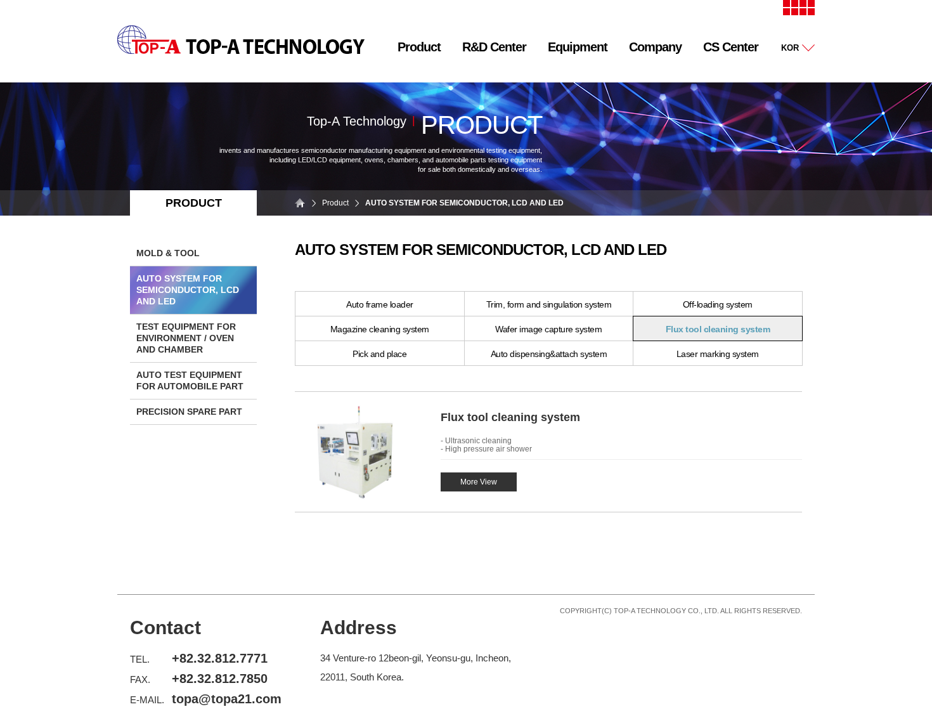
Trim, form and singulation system (549, 304)
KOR (790, 48)
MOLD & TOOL (168, 253)
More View (478, 482)
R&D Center (494, 47)
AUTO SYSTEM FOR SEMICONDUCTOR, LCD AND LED (187, 289)
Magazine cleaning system (379, 329)
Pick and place (379, 354)
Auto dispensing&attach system (549, 354)
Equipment (577, 47)
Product (419, 47)
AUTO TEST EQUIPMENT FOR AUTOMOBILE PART (189, 380)
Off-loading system (718, 304)
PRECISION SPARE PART (189, 411)
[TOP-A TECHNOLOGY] (241, 51)
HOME (301, 203)
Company (655, 47)
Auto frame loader (379, 304)
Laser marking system (717, 354)
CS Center (730, 47)
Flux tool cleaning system (718, 329)
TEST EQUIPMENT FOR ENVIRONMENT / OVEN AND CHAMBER (186, 338)
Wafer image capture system (548, 329)
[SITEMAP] (799, 12)
